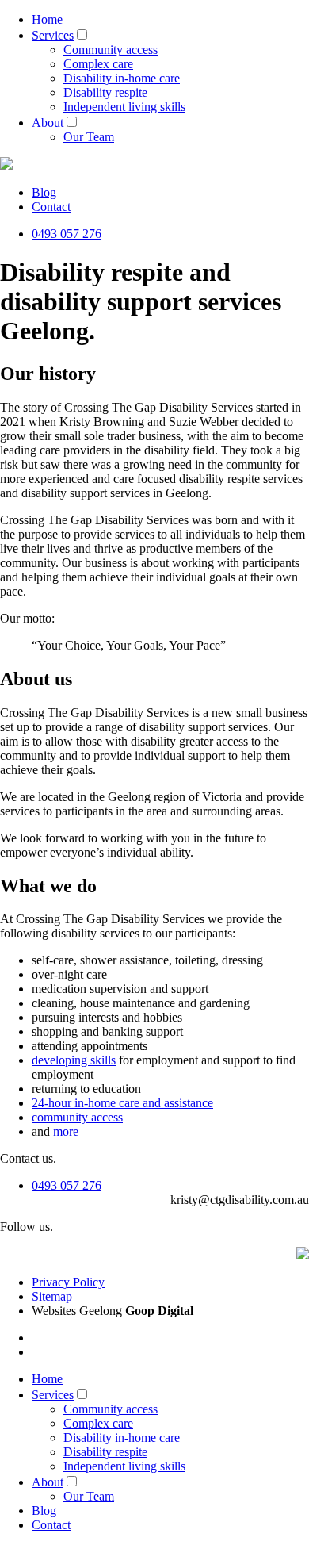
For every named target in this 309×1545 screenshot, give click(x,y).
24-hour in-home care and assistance (122, 1103)
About (47, 122)
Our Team (88, 137)
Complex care (98, 64)
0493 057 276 (66, 233)
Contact (51, 206)
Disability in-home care (121, 78)
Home (47, 19)
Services (53, 35)
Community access (110, 49)
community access (77, 1117)
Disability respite (105, 92)
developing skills (74, 1060)
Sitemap (52, 1296)
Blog (44, 192)
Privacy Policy (68, 1282)
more (65, 1131)
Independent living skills (124, 106)
